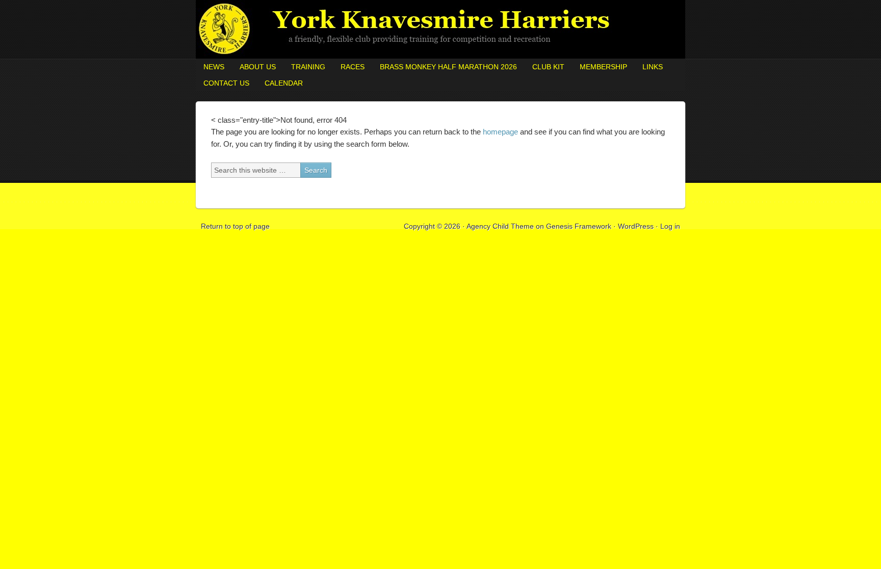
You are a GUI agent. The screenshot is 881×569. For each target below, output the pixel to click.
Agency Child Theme (500, 226)
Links (652, 67)
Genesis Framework (578, 226)
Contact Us (226, 83)
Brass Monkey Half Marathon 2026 (448, 67)
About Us (258, 67)
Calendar (284, 83)
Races (353, 67)
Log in (670, 226)
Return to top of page (235, 226)
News (213, 67)
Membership (603, 67)
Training (308, 67)
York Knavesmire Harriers (440, 29)
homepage (500, 131)
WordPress (636, 226)
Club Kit (548, 67)
